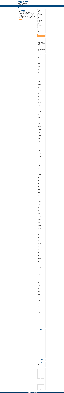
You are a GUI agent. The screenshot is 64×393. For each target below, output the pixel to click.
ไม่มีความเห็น (24, 11)
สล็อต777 (38, 19)
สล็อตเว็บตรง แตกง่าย (39, 10)
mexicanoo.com (39, 158)
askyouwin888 (39, 77)
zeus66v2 (39, 279)
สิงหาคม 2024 (39, 348)
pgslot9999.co (39, 189)
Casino (38, 99)
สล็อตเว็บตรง (38, 12)
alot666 (38, 75)
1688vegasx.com (39, 56)
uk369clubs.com (39, 264)
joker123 (38, 9)
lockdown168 (39, 143)
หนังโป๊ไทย (38, 16)
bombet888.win (39, 92)
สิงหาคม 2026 (39, 330)
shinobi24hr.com (39, 225)
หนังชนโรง (38, 23)
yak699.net (39, 276)
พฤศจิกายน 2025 (39, 337)
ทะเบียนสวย (39, 285)
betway (38, 87)
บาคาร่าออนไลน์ (39, 289)
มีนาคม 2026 (39, 334)
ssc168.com (39, 235)
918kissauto (39, 66)
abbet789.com (39, 69)
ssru (38, 237)
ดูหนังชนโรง (38, 30)
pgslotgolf (39, 192)
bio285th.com (39, 89)
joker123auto (39, 132)
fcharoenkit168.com (39, 111)
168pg (38, 57)
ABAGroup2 (39, 68)
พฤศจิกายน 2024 (39, 346)
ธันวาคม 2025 (39, 336)
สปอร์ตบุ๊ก (39, 294)
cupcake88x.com (39, 101)
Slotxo (38, 231)
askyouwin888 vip (39, 78)
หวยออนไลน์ (39, 312)
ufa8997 (38, 255)
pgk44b (38, 183)
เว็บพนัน (38, 321)
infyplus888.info (39, 129)
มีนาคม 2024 (39, 352)
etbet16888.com (39, 108)
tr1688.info (39, 249)
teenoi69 (39, 241)
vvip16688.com (39, 271)
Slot (38, 229)
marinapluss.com (39, 153)
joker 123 (38, 24)
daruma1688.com (39, 102)
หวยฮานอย (39, 313)
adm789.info (39, 71)
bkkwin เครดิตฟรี (39, 90)
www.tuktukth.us (39, 273)
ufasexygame (39, 261)
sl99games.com (39, 228)
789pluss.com (39, 63)
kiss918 (38, 137)
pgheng (38, 180)
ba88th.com (39, 80)
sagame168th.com (39, 216)
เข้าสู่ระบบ (39, 363)
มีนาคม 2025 (39, 343)
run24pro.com (39, 213)
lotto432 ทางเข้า (39, 146)
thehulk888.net (39, 244)
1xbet (38, 60)
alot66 (38, 74)
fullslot (38, 113)
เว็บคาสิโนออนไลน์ (39, 319)
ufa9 (38, 256)
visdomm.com (39, 270)
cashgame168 (39, 98)
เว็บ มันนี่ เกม (39, 318)
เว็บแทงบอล (39, 324)
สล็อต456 (38, 31)
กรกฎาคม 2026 (39, 331)
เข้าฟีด (38, 364)
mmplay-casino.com (39, 161)
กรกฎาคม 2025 (39, 340)
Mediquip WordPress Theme (30, 392)
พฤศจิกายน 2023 (39, 355)
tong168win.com (39, 247)
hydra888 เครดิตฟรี (39, 126)
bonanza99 (39, 93)
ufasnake (39, 262)
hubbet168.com (39, 125)
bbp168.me (39, 83)
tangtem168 (39, 240)
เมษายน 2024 (39, 351)
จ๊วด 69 (38, 282)
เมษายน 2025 (39, 342)
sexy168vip (39, 222)
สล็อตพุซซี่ (39, 304)
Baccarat (39, 81)
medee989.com (39, 156)
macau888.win (39, 152)
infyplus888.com (39, 128)
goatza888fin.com (39, 119)
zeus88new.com (39, 280)
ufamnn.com (39, 259)
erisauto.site (39, 107)
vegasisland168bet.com (40, 267)
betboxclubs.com (39, 84)
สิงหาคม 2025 (39, 339)
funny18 (38, 17)
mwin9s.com (39, 165)
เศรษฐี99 (38, 325)
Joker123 (39, 131)
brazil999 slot (39, 95)
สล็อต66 (38, 11)
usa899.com (39, 265)
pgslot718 (39, 186)
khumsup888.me (39, 135)
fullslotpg (38, 28)
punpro (38, 198)
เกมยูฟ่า (38, 315)
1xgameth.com (39, 62)
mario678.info (39, 155)
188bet (38, 369)
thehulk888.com (39, 243)
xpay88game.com (39, 274)
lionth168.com (39, 141)
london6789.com (39, 144)
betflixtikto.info (39, 86)
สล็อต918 (39, 300)
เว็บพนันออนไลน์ (39, 322)
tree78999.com (39, 250)
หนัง (38, 310)
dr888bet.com (39, 104)
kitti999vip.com (39, 138)
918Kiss (38, 65)
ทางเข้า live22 (39, 286)
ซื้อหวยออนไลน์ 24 (39, 283)
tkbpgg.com (39, 246)
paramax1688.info (39, 174)
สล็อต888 (38, 13)
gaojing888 (39, 117)
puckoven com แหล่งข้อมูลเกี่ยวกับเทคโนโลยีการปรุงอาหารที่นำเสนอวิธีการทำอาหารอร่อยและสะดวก (23, 2)
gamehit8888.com (39, 116)
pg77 (38, 177)
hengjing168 (39, 123)
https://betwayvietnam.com (40, 20)
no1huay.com (39, 168)
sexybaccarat (39, 26)
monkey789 (39, 162)
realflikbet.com (39, 207)
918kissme (39, 370)
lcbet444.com (39, 140)
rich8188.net (39, 210)
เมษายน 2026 (39, 333)
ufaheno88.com (39, 258)
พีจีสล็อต (38, 292)
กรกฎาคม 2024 (39, 349)
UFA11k (38, 252)
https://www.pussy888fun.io (40, 14)
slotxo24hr (39, 232)
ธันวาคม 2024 (39, 345)
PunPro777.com (39, 201)
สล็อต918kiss (39, 301)
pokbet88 (39, 195)
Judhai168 (39, 134)
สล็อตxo (38, 303)
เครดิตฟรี (39, 316)
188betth (39, 59)
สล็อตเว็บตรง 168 (39, 307)
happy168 (39, 122)
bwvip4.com (39, 96)
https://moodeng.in (39, 21)
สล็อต (38, 295)
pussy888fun (39, 204)
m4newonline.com (39, 149)
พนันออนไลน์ (39, 291)
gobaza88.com (39, 120)
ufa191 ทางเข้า (39, 253)
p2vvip (38, 171)
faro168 (38, 110)
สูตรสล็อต (39, 309)
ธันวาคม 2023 (39, 354)
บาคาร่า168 (39, 288)
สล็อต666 (39, 298)
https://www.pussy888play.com (40, 25)
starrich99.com (39, 238)
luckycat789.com (39, 147)
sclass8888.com (39, 219)
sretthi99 (39, 234)
